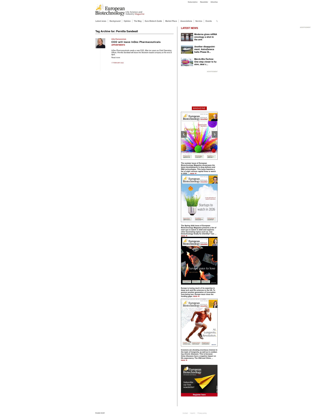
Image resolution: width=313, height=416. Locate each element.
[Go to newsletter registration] (199, 380)
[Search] (217, 21)
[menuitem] (193, 2)
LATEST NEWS (189, 28)
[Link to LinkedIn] (212, 413)
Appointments (118, 45)
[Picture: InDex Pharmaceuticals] (100, 43)
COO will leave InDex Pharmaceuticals (136, 42)
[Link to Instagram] (216, 413)
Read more (115, 57)
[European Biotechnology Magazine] (119, 11)
